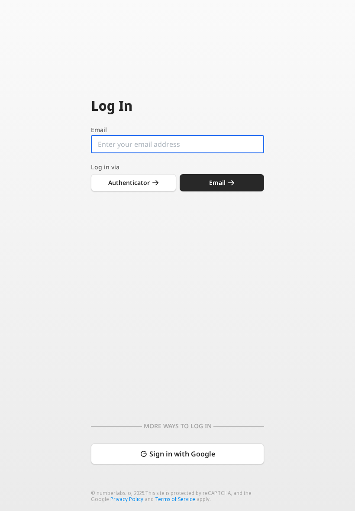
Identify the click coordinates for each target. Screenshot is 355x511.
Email (99, 130)
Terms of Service (175, 499)
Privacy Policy (126, 499)
